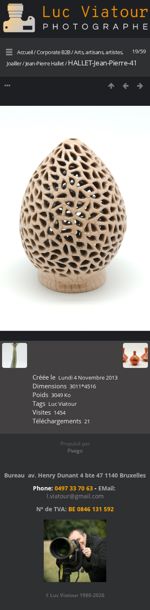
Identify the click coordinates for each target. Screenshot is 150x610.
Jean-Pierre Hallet (44, 63)
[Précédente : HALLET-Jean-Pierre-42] (125, 85)
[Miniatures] (111, 85)
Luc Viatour (62, 404)
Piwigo (75, 450)
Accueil (25, 52)
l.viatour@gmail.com (75, 496)
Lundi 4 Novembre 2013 (88, 377)
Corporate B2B (53, 52)
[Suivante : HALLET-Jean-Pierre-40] (140, 85)
